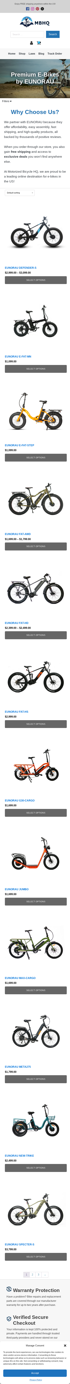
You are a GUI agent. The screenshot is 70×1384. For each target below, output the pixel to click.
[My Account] (31, 43)
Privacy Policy (36, 1380)
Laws (32, 53)
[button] (65, 1345)
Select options (35, 280)
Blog (41, 53)
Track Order (55, 53)
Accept (35, 1373)
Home (11, 53)
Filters (6, 101)
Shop (22, 53)
